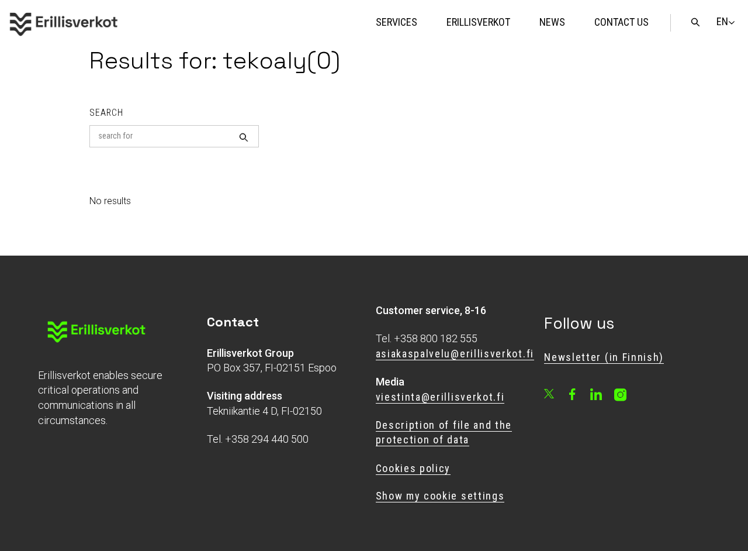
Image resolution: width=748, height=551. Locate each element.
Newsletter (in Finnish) (604, 357)
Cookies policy (413, 468)
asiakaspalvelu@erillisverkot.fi (455, 353)
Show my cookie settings (440, 496)
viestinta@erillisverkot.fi (440, 397)
